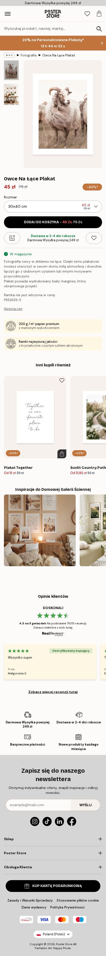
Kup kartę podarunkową (57, 886)
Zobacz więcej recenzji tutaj (53, 692)
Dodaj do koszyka (53, 222)
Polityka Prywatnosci (67, 907)
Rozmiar (10, 197)
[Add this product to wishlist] (94, 238)
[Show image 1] (11, 70)
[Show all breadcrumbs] (9, 55)
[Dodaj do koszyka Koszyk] (61, 453)
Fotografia (28, 55)
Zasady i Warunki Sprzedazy (30, 900)
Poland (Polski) (54, 934)
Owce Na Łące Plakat (58, 55)
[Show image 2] (11, 94)
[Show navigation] (7, 13)
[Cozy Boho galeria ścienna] (40, 530)
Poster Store (64, 944)
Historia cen (13, 309)
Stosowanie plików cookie (78, 900)
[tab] (87, 14)
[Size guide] (12, 238)
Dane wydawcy (34, 907)
